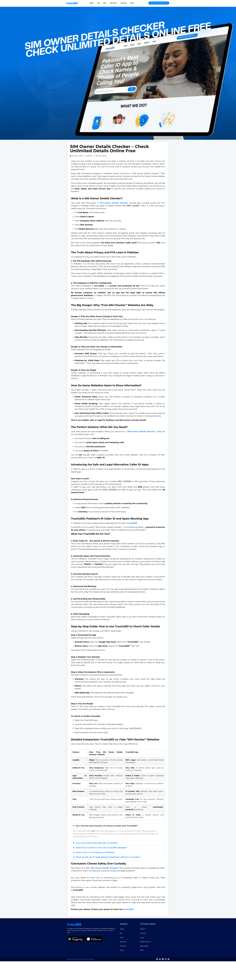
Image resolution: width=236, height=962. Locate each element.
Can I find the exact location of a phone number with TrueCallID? (107, 826)
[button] (118, 825)
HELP (142, 950)
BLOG (132, 3)
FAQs (142, 937)
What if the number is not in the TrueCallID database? (101, 848)
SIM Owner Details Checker (114, 203)
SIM (98, 3)
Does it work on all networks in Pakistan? (95, 852)
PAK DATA (113, 3)
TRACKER (123, 3)
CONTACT (143, 933)
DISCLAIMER (144, 946)
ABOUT (142, 929)
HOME (91, 3)
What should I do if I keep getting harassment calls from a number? (108, 857)
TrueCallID (132, 523)
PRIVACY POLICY (145, 942)
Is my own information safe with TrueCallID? (97, 843)
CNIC (104, 3)
